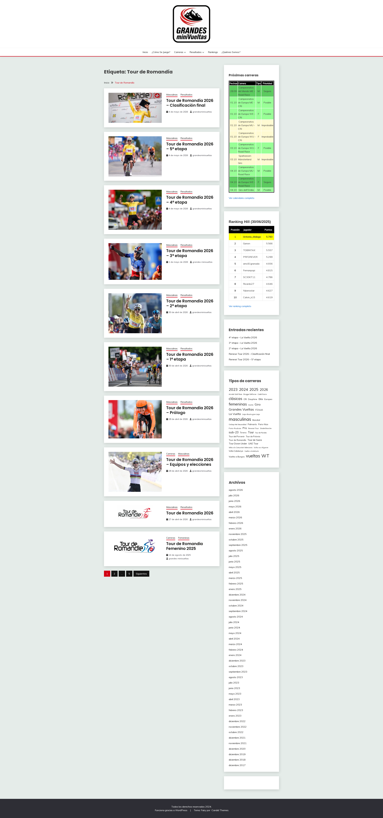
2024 (243, 389)
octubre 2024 (236, 605)
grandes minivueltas (202, 262)
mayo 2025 (235, 567)
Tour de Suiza (254, 439)
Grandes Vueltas (241, 409)
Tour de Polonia (253, 436)
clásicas (235, 398)
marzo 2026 (235, 517)
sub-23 (234, 432)
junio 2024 (234, 627)
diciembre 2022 (237, 721)
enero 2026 (235, 528)
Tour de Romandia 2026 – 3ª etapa (189, 253)
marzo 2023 (235, 704)
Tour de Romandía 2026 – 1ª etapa (189, 357)
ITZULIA (259, 409)
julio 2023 (234, 682)
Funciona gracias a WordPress (171, 810)
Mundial (256, 420)
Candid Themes (220, 810)
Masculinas (172, 94)
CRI (245, 399)
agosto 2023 (236, 677)
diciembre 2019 (237, 754)
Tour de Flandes (261, 433)
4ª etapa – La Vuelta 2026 (243, 337)
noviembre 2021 (238, 743)
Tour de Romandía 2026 (189, 513)
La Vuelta (235, 414)
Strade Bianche (265, 428)
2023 (233, 389)
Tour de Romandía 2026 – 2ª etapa (189, 303)
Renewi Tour (253, 428)
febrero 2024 (236, 649)
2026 (264, 389)
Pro (245, 428)
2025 (253, 389)
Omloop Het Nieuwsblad (237, 424)
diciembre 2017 (237, 765)
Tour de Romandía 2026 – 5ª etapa (189, 146)
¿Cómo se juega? (161, 52)
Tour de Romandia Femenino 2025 (184, 546)
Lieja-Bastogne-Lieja (251, 414)
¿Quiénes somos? (231, 52)
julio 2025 (234, 556)
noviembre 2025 (238, 534)
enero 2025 (235, 589)
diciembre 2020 (237, 748)
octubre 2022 (236, 732)
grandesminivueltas (202, 111)
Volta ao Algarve (261, 447)
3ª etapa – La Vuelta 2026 (243, 342)
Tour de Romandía (237, 440)
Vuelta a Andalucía (251, 451)
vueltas (253, 455)
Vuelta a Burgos (237, 456)
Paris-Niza (263, 424)
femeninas (238, 404)
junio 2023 (234, 688)
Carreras (178, 52)
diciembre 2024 (237, 594)
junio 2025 (234, 561)
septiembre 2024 (238, 611)
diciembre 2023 (237, 660)
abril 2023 (234, 699)
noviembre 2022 (238, 726)
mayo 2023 (235, 693)
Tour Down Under (238, 443)
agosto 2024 (236, 616)
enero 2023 (235, 715)
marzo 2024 (235, 644)
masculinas (240, 419)
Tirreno (243, 432)
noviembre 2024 (238, 600)
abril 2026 (234, 512)
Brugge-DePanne (249, 394)
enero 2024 (235, 655)
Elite (261, 399)
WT (265, 455)
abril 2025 (234, 572)
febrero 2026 (236, 522)
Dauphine (252, 399)
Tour (251, 432)
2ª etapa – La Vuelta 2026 (243, 348)
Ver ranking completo (240, 306)
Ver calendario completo (241, 197)
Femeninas (183, 537)
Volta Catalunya (236, 451)
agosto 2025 (236, 550)
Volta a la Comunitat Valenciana (240, 447)
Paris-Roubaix (235, 428)
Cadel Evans (262, 394)
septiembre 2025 (238, 544)
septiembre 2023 (238, 671)
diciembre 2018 (237, 759)
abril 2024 (234, 638)
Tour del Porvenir (237, 436)
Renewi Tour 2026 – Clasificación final (249, 353)
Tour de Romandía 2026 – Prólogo (189, 410)
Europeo (268, 399)
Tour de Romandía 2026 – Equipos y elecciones (189, 462)
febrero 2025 (236, 583)
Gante (250, 405)
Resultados (196, 52)
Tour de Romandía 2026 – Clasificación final (189, 103)
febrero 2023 (236, 710)
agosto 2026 (236, 489)
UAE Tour (253, 443)
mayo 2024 (235, 633)
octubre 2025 (236, 539)
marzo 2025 (235, 578)
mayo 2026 (235, 506)
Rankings (213, 52)
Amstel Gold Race (235, 394)
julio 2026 (234, 495)
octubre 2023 (236, 666)
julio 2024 (234, 622)
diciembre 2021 (237, 737)
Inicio (145, 52)
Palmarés (252, 424)
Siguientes (141, 573)
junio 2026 (234, 500)
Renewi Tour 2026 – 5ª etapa (245, 359)
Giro (258, 404)
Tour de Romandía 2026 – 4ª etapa (189, 200)
